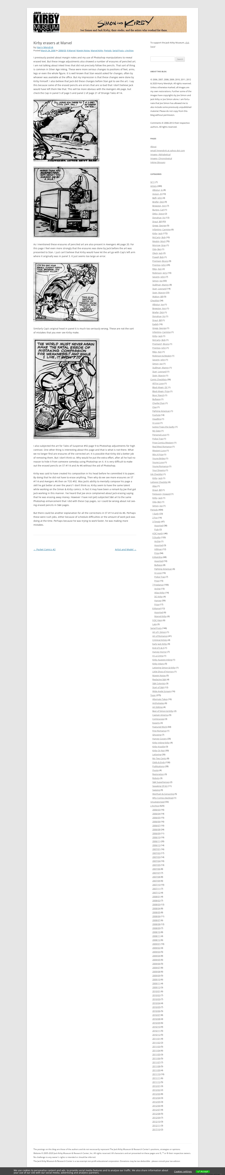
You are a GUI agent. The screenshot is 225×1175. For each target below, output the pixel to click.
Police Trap (157, 438)
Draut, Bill (157, 221)
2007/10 (156, 884)
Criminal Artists (159, 639)
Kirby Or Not (158, 750)
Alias (154, 486)
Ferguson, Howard (161, 493)
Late (154, 624)
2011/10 (156, 1074)
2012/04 (156, 1097)
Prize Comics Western (162, 442)
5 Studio (156, 537)
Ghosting (156, 734)
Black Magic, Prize (160, 391)
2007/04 (156, 861)
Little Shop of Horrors (163, 671)
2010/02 (156, 995)
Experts (156, 722)
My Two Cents (159, 758)
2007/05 (156, 864)
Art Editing (157, 707)
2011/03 (156, 1046)
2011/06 (156, 1058)
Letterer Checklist (159, 482)
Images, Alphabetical (160, 154)
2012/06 (156, 1105)
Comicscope (158, 718)
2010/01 (156, 991)
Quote (155, 770)
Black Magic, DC (160, 387)
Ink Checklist (156, 474)
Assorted (158, 525)
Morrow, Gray (159, 245)
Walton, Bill (157, 296)
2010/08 (156, 1018)
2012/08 (156, 1113)
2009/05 (156, 959)
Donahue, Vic (158, 217)
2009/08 (156, 971)
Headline (156, 418)
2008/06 (156, 916)
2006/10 (156, 837)
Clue (154, 407)
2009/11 (156, 983)
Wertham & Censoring (163, 793)
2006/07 (156, 825)
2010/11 (156, 1030)
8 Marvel (71, 50)
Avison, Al (157, 193)
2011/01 (156, 1038)
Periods (108, 50)
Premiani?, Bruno (160, 343)
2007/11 (156, 888)
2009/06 (156, 963)
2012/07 (156, 1109)
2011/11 (156, 1078)
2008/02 (156, 900)
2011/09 (156, 1070)
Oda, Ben (156, 249)
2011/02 (156, 1042)
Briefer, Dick (158, 312)
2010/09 (156, 1022)
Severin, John (158, 276)
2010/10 (156, 1026)
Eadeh (155, 324)
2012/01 (156, 1086)
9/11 (152, 182)
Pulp (156, 529)
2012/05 (156, 1101)
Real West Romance (162, 446)
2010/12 (156, 1034)
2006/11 (156, 841)
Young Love (158, 462)
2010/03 (156, 999)
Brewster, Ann (159, 205)
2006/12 (156, 845)
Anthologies (158, 703)
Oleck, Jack (157, 253)
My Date (156, 430)
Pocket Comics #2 (44, 549)
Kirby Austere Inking (162, 659)
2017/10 (156, 1129)
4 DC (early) (157, 533)
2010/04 (156, 1003)
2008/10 (156, 932)
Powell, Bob (158, 257)
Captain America (160, 714)
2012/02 (156, 1089)
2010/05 (156, 1007)
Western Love (159, 450)
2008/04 (156, 908)
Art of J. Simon (159, 632)
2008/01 (156, 896)
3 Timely (156, 521)
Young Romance (160, 466)
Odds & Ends (158, 762)
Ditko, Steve (158, 213)
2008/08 (156, 924)
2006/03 (62, 50)
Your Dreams (158, 470)
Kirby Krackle (158, 746)
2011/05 (156, 1054)
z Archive (129, 50)
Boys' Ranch (158, 395)
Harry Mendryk (45, 47)
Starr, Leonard (159, 288)
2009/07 (156, 967)
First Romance (159, 730)
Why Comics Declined (162, 797)
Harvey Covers (159, 738)
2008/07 (156, 920)
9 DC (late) (157, 620)
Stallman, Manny (160, 284)
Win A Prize (157, 454)
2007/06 (156, 868)
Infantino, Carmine (161, 229)
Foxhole (156, 414)
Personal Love (159, 434)
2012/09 (156, 1117)
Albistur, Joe (158, 304)
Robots (155, 778)
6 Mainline (157, 557)
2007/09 (156, 880)
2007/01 (156, 849)
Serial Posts (118, 50)
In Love (156, 422)
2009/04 (156, 955)
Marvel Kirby (97, 50)
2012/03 (156, 1093)
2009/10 (156, 979)
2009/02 (156, 947)
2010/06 (156, 1011)
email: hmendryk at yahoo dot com (167, 150)
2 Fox (155, 517)
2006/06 (156, 821)
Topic (153, 695)
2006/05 (156, 817)
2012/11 (156, 1125)
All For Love (158, 383)
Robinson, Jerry (159, 272)
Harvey (157, 600)
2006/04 (156, 813)
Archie (157, 541)
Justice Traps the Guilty (163, 426)
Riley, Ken (157, 268)
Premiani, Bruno (160, 261)
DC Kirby (158, 596)
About (153, 146)
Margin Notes (83, 50)
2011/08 (156, 1066)
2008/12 (156, 939)
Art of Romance (160, 636)
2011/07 (156, 1062)
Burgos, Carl (158, 209)
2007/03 (156, 857)
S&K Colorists (158, 683)
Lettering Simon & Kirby (164, 667)
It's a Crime (157, 655)
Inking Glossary (157, 162)
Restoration (158, 774)
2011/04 (156, 1050)
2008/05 (156, 912)
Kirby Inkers (158, 663)
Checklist (154, 300)
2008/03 (156, 904)
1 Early (155, 513)
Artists (153, 186)
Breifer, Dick (158, 201)
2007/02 (156, 853)
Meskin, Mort (158, 241)
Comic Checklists (158, 379)
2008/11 (156, 936)
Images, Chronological (161, 158)
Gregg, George (159, 225)
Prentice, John (159, 264)
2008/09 (156, 928)
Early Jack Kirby (159, 643)
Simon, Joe (157, 280)
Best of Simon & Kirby (162, 711)
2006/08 (156, 829)
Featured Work (159, 726)
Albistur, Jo (157, 189)
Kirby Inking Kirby (161, 742)
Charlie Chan (158, 403)
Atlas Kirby (159, 592)
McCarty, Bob (159, 237)
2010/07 (156, 1014)
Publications (158, 766)
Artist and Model (125, 549)
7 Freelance (157, 584)
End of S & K (158, 647)
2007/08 (156, 876)
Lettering (156, 754)
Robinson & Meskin (161, 355)
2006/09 (156, 833)
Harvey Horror (159, 651)
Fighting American (161, 411)
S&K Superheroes (160, 782)
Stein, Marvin (158, 292)
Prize (156, 553)
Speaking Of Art (160, 786)
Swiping (156, 789)
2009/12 (156, 987)
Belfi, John (157, 197)
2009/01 (156, 943)
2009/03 (156, 951)
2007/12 (156, 892)
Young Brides (158, 458)
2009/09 (156, 975)
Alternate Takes (160, 699)
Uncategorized (157, 801)
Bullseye (156, 399)
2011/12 (156, 1082)
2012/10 (156, 1121)
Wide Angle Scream (161, 691)
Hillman (158, 549)
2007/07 (156, 872)
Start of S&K (158, 687)
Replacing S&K (159, 679)
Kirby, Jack (157, 233)
